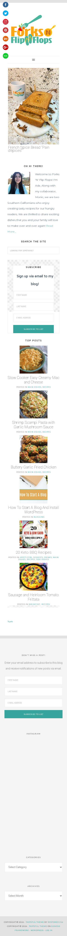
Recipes (46, 387)
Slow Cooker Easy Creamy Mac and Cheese (33, 379)
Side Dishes (42, 559)
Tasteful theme (35, 922)
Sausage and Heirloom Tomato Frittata (33, 597)
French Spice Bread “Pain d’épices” (28, 149)
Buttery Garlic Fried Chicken (33, 467)
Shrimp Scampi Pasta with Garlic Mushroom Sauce (33, 424)
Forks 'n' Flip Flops (32, 30)
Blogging (39, 517)
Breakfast (34, 604)
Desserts (38, 557)
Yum (10, 621)
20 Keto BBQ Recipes (33, 552)
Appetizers (26, 557)
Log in (48, 930)
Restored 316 (55, 922)
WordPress (37, 930)
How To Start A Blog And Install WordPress (33, 509)
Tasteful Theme (38, 926)
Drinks (48, 557)
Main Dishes (34, 387)
